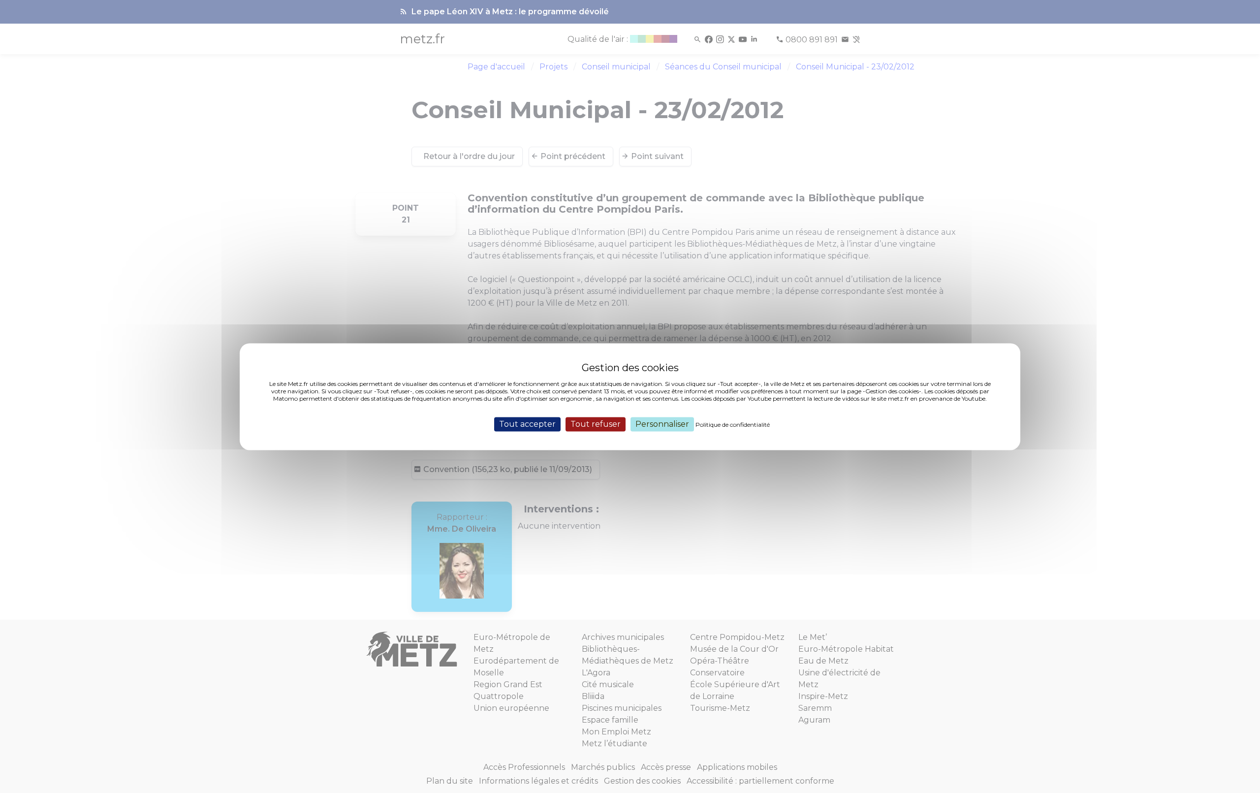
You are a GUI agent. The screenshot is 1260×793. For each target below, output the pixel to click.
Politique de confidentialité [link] (732, 424)
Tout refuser (595, 424)
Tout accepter (527, 424)
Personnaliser (662, 424)
